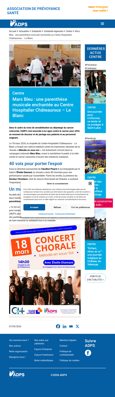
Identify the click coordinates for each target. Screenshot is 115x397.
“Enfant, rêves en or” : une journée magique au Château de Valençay (95, 256)
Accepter (34, 207)
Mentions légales (68, 340)
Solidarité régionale (53, 31)
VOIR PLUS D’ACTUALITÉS (95, 278)
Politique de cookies (46, 213)
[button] (90, 183)
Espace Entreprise (43, 349)
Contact (63, 345)
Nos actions (15, 345)
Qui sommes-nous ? (19, 340)
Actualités (24, 31)
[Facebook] (58, 326)
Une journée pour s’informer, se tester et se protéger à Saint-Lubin (95, 120)
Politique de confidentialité (65, 213)
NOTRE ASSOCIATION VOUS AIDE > (101, 203)
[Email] (71, 326)
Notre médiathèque (44, 360)
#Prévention (91, 64)
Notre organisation (18, 351)
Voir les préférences (80, 207)
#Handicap (90, 138)
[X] (77, 326)
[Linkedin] (64, 326)
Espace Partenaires (43, 354)
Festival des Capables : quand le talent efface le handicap (94, 188)
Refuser (57, 207)
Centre (69, 31)
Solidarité (36, 31)
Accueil (12, 31)
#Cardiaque (90, 68)
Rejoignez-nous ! (17, 357)
